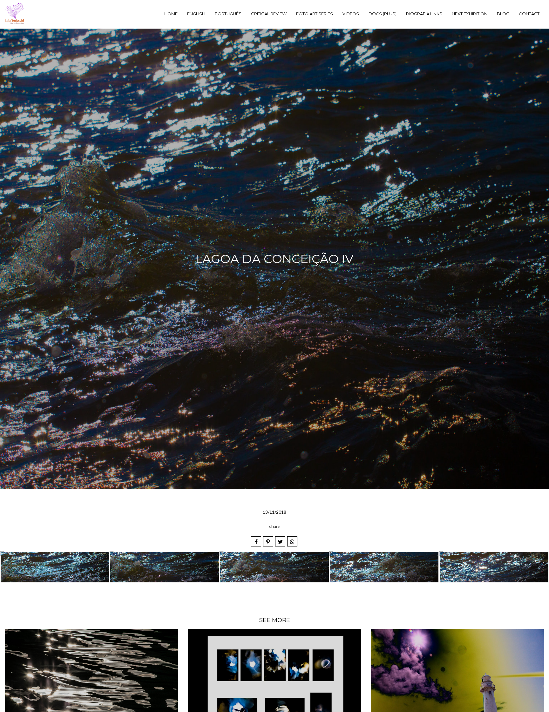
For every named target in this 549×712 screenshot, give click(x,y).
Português (228, 13)
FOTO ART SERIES (314, 13)
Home (171, 13)
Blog (503, 13)
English (196, 13)
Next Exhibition (469, 13)
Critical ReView (269, 13)
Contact (529, 13)
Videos (350, 13)
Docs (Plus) (382, 13)
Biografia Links (424, 13)
